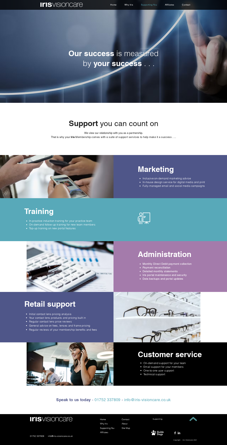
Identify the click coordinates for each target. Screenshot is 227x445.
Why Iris (104, 423)
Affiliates (104, 432)
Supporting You (107, 428)
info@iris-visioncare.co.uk (60, 436)
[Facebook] (175, 433)
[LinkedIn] (179, 433)
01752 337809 (37, 436)
